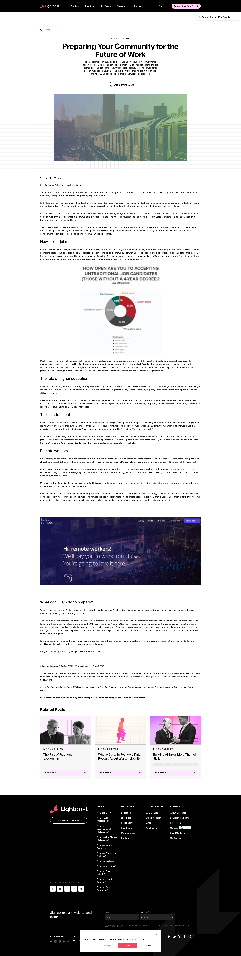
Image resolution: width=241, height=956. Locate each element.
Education (126, 813)
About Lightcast (178, 813)
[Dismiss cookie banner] (156, 934)
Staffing (125, 838)
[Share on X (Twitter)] (41, 178)
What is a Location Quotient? (105, 880)
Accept (127, 946)
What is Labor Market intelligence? (107, 838)
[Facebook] (184, 936)
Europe (149, 823)
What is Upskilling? (105, 861)
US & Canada (152, 813)
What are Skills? (104, 813)
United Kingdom (153, 818)
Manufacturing (128, 833)
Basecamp (73, 483)
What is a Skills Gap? (106, 866)
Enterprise (126, 818)
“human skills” (50, 403)
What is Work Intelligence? (103, 819)
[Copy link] (59, 178)
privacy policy (115, 927)
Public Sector (127, 823)
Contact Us (175, 838)
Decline (148, 946)
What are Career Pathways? (104, 846)
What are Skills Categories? (103, 888)
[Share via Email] (55, 178)
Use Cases (105, 6)
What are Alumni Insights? (104, 872)
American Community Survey (124, 624)
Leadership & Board (179, 818)
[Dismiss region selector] (235, 17)
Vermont (180, 493)
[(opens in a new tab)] (51, 941)
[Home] (41, 30)
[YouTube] (174, 936)
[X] (179, 936)
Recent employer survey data (54, 256)
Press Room (176, 823)
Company (137, 6)
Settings (107, 946)
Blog (48, 30)
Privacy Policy (79, 940)
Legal (75, 936)
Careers (174, 828)
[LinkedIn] (169, 936)
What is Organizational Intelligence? (104, 829)
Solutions (89, 6)
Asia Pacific (151, 828)
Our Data (74, 6)
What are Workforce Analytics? (106, 854)
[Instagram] (189, 936)
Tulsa (190, 493)
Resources (122, 6)
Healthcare (126, 828)
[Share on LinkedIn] (46, 178)
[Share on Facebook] (50, 178)
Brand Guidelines (178, 833)
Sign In (162, 6)
